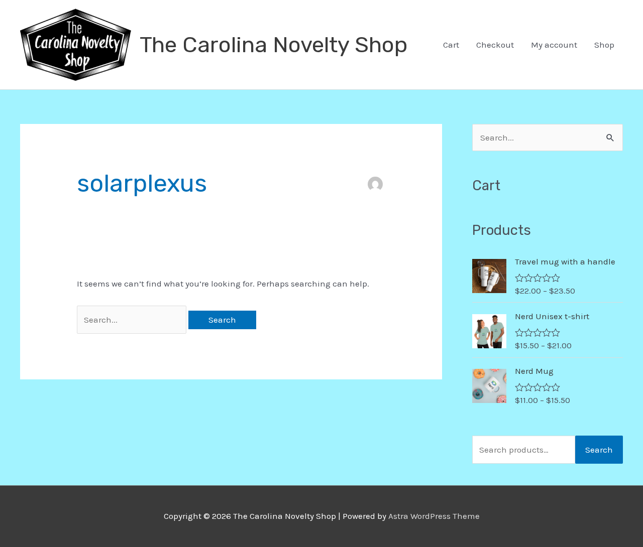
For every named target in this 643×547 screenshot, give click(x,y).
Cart (451, 45)
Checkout (495, 45)
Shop (604, 45)
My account (554, 45)
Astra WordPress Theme (434, 516)
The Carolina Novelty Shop (273, 45)
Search (599, 450)
